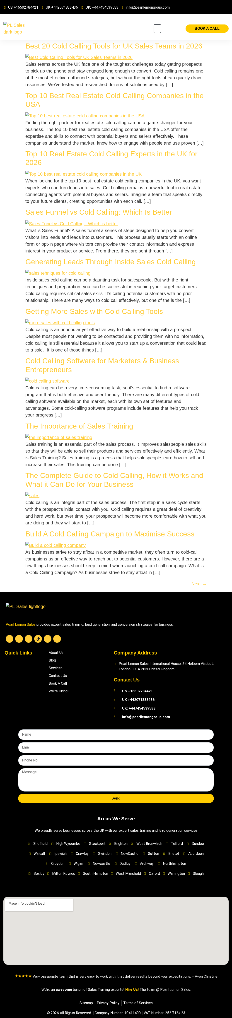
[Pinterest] (57, 639)
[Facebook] (9, 639)
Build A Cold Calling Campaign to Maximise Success (109, 534)
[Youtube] (19, 639)
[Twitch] (47, 639)
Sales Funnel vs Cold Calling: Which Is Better (98, 212)
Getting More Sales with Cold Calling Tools (94, 311)
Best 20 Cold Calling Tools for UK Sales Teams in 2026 (113, 46)
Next (199, 583)
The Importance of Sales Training (79, 426)
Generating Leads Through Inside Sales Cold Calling (110, 262)
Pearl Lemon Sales (21, 624)
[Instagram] (28, 639)
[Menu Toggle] (157, 28)
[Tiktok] (38, 639)
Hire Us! (132, 989)
